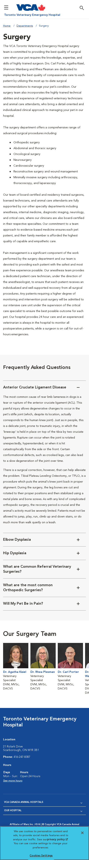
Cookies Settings (41, 855)
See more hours (12, 780)
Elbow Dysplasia (17, 540)
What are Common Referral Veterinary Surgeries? (37, 569)
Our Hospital (13, 811)
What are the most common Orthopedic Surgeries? (28, 587)
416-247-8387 (22, 757)
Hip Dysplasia (14, 553)
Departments (25, 26)
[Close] (82, 832)
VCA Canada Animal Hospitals (23, 802)
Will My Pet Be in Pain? (23, 604)
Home (7, 26)
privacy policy (57, 839)
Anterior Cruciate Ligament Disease (34, 387)
